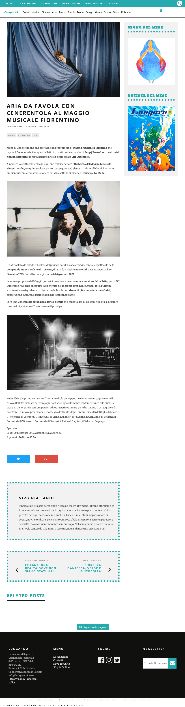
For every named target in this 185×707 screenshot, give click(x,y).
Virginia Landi (15, 127)
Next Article (92, 560)
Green (98, 12)
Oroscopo (113, 3)
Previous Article (37, 560)
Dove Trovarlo (28, 3)
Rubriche (126, 12)
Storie (116, 12)
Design (89, 12)
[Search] (179, 3)
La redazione (49, 3)
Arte (54, 12)
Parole (71, 12)
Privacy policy (16, 678)
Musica (35, 12)
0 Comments (24, 135)
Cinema (46, 12)
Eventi (26, 12)
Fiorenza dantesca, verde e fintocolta (84, 568)
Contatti (9, 3)
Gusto (107, 12)
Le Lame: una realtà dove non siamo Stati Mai (40, 568)
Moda (80, 12)
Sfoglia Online (93, 3)
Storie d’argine (70, 3)
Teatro (62, 12)
